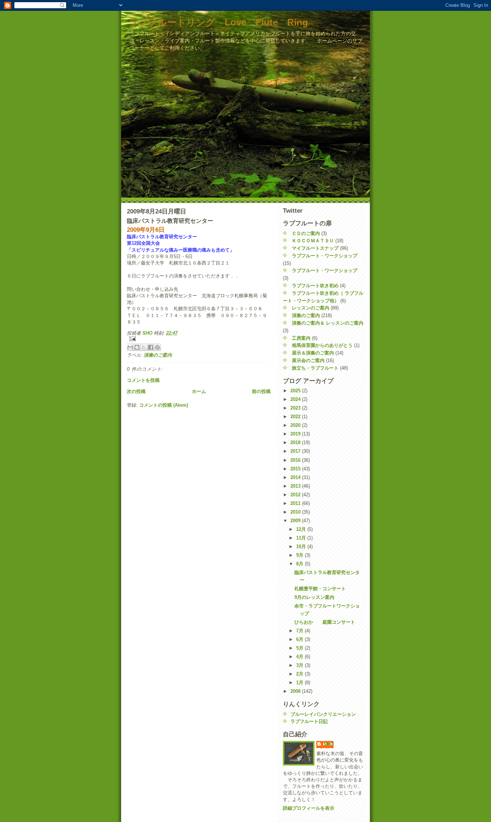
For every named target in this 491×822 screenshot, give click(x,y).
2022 (296, 416)
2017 (296, 451)
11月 (301, 538)
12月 (301, 529)
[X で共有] (143, 347)
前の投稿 (261, 391)
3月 (300, 665)
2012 (296, 494)
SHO (328, 744)
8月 (300, 563)
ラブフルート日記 (309, 721)
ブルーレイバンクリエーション (323, 714)
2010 (296, 512)
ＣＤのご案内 (306, 233)
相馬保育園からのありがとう (322, 345)
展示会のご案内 (308, 360)
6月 (300, 639)
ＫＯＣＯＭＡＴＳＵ (313, 240)
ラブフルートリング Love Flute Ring (218, 22)
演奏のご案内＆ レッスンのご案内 (327, 323)
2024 (296, 399)
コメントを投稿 (143, 380)
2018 (296, 442)
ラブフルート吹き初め (315, 285)
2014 (296, 477)
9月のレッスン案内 (314, 597)
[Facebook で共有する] (150, 347)
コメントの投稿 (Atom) (163, 405)
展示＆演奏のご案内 (313, 353)
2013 (296, 486)
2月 (300, 674)
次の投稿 (136, 391)
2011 (296, 503)
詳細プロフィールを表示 (308, 808)
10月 (301, 546)
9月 (300, 555)
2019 (296, 434)
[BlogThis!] (137, 347)
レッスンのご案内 (310, 308)
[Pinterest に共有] (157, 347)
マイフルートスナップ (315, 248)
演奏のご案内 (158, 355)
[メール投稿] (199, 339)
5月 (300, 648)
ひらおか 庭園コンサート (324, 622)
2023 (296, 408)
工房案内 (301, 338)
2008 (296, 691)
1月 (300, 682)
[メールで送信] (130, 347)
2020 (296, 425)
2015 (296, 468)
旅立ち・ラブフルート (315, 368)
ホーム (199, 391)
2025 (296, 390)
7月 (300, 630)
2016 (296, 460)
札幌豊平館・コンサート (320, 588)
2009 (296, 520)
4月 (300, 656)
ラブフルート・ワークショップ (324, 255)
